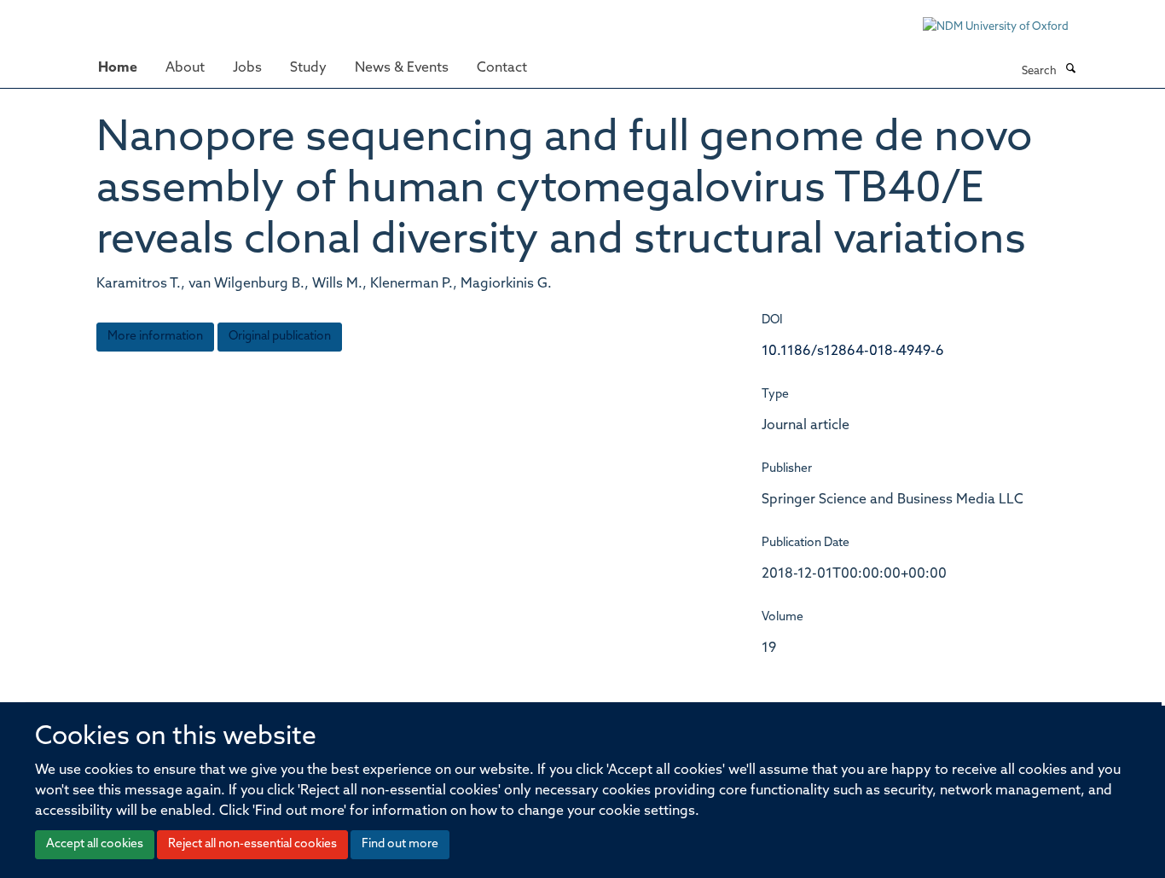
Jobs (247, 68)
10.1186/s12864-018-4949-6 (853, 351)
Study (308, 68)
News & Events (402, 68)
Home (117, 68)
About (185, 68)
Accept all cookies (94, 844)
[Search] (1070, 70)
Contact (502, 68)
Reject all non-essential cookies (252, 844)
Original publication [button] (280, 336)
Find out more (400, 844)
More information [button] (155, 336)
